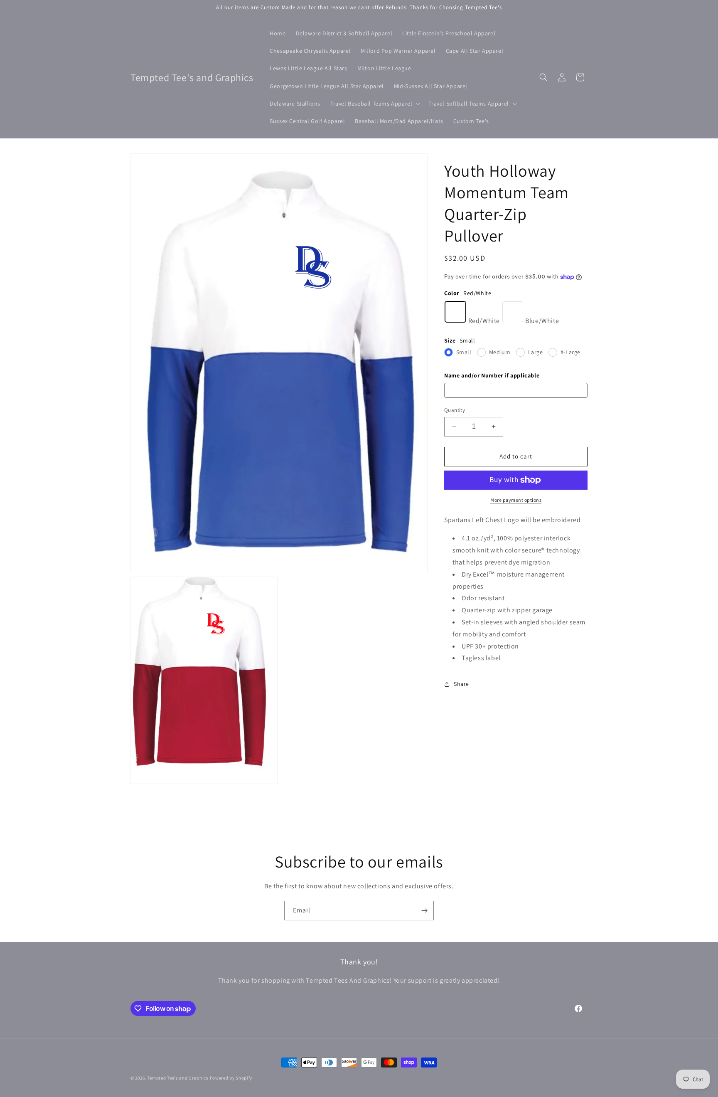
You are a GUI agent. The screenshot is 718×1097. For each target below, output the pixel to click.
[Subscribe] (424, 910)
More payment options (515, 500)
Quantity (454, 410)
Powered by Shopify (231, 1078)
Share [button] (461, 684)
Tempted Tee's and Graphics (178, 1078)
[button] (374, 103)
